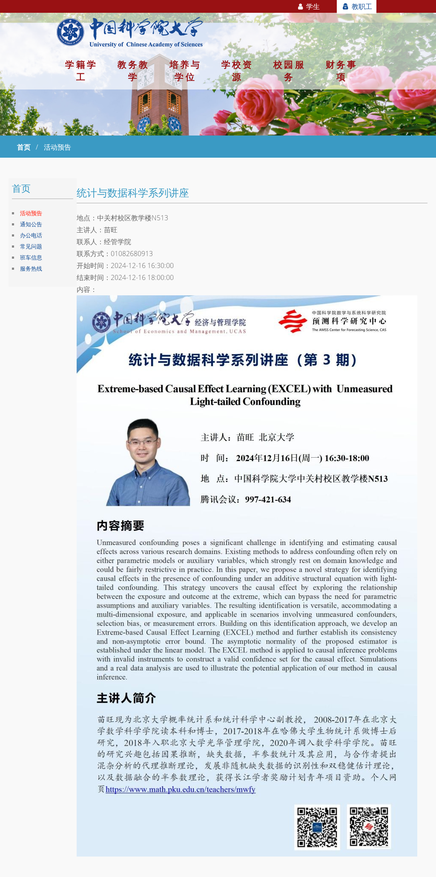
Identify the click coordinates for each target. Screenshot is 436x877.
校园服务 (289, 70)
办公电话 (31, 235)
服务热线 (31, 268)
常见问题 (31, 246)
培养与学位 (185, 70)
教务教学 (133, 70)
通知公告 (31, 224)
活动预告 (31, 213)
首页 (24, 147)
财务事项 (342, 70)
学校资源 (237, 70)
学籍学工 (81, 70)
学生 (312, 6)
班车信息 (31, 257)
